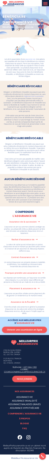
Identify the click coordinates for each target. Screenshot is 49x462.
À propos (24, 418)
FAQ (24, 428)
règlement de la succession (34, 96)
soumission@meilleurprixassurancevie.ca (24, 371)
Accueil (6, 24)
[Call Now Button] (42, 456)
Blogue (24, 423)
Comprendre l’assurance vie (28, 24)
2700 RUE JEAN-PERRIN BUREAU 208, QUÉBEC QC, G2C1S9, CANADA (12, 352)
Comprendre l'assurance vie (24, 413)
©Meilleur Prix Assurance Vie (24, 458)
